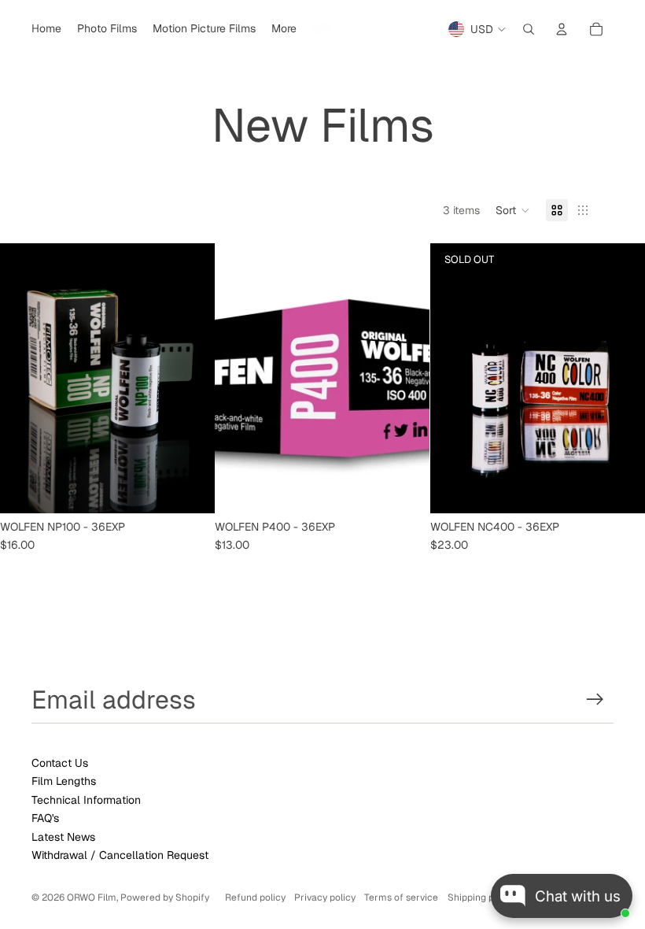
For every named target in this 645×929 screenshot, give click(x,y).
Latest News (63, 837)
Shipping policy (481, 897)
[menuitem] (46, 29)
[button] (513, 210)
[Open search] (528, 29)
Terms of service (401, 897)
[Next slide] (191, 378)
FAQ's (45, 818)
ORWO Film (91, 897)
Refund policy (255, 897)
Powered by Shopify (164, 897)
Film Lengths (63, 781)
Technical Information (86, 800)
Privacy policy (325, 897)
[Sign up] (595, 699)
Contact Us (59, 763)
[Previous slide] (23, 378)
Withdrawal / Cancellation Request (119, 855)
